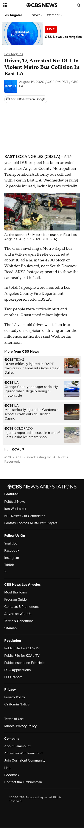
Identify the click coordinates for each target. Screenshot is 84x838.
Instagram (11, 557)
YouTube (10, 543)
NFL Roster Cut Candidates (24, 516)
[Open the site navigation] (14, 5)
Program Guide (15, 599)
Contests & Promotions (21, 606)
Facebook (11, 550)
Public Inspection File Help (24, 663)
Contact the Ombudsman (23, 782)
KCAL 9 (18, 449)
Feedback (11, 775)
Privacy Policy (14, 697)
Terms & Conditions (18, 621)
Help (7, 768)
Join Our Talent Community (24, 760)
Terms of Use (14, 719)
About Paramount (17, 746)
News (36, 15)
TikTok (9, 565)
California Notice (17, 704)
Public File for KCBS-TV (22, 648)
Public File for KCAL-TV (22, 655)
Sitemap (10, 628)
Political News (14, 501)
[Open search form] (79, 5)
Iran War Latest (15, 509)
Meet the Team (15, 592)
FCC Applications (17, 670)
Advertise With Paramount (24, 753)
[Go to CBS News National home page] (42, 5)
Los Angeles (12, 15)
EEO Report (13, 677)
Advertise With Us (17, 614)
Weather (53, 15)
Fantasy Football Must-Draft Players (30, 523)
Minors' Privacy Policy (20, 726)
